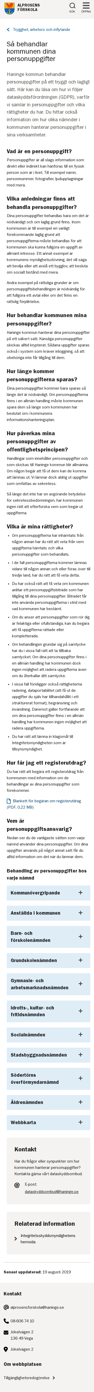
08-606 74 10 (22, 1321)
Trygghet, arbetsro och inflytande (41, 29)
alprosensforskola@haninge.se (37, 1307)
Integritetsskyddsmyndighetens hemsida (48, 1239)
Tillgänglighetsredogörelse (27, 1378)
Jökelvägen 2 (21, 1349)
